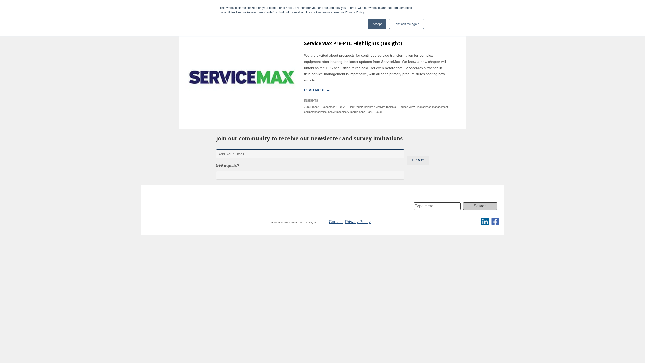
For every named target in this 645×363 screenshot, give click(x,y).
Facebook (495, 221)
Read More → (317, 90)
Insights (391, 106)
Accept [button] (377, 24)
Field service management (432, 106)
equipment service (315, 111)
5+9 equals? (227, 165)
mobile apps (357, 111)
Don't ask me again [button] (406, 24)
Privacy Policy (358, 222)
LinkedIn (485, 221)
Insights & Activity (374, 106)
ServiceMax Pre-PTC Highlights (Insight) (353, 43)
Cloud (378, 111)
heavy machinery (338, 111)
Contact (336, 222)
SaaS (370, 111)
